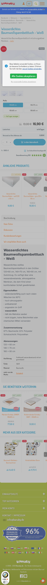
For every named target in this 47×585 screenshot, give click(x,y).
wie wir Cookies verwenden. (32, 69)
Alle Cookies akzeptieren (23, 76)
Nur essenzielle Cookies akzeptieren (23, 81)
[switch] (5, 582)
